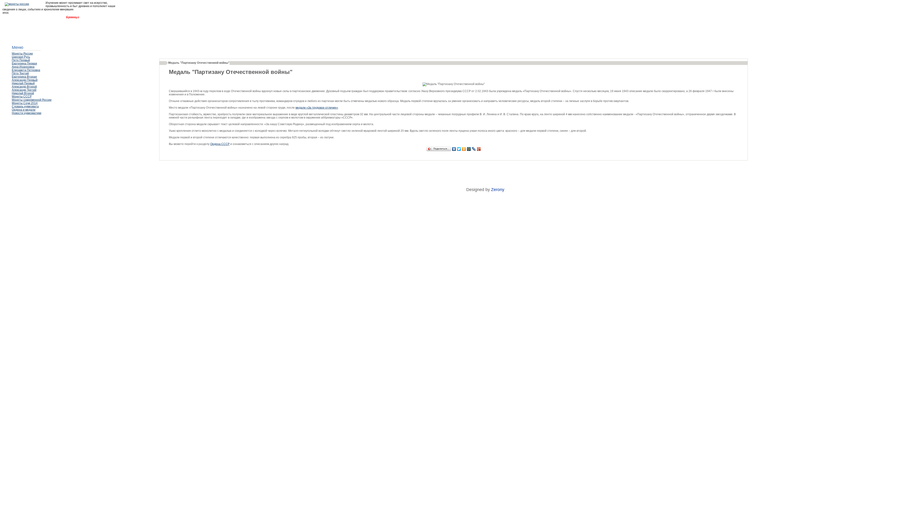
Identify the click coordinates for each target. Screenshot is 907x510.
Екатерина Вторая (24, 76)
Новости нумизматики (26, 113)
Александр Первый (25, 80)
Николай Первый (23, 83)
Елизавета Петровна (26, 70)
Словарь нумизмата (25, 106)
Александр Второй (24, 86)
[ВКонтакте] (454, 149)
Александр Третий (24, 90)
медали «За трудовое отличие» (316, 107)
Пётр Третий (20, 73)
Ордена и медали (23, 109)
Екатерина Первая (24, 63)
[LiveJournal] (473, 149)
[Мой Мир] (468, 149)
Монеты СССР (22, 96)
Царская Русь (21, 57)
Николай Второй (23, 93)
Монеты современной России (31, 100)
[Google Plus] (478, 149)
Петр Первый (21, 60)
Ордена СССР (220, 144)
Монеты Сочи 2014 (25, 103)
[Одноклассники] (464, 149)
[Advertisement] (35, 128)
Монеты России (22, 53)
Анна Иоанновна (23, 66)
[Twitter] (459, 149)
